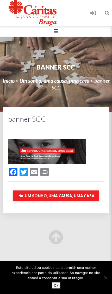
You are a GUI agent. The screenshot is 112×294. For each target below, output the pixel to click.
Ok (56, 285)
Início (9, 81)
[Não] (105, 277)
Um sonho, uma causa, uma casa (54, 81)
